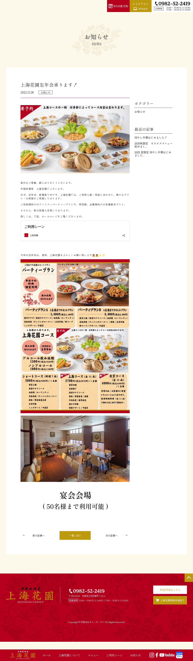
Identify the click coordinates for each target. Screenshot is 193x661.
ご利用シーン (114, 655)
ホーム (47, 655)
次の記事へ (112, 535)
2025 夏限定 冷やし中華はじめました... (152, 153)
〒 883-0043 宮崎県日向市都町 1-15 (86, 596)
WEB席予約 (120, 6)
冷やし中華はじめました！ (150, 137)
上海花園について (69, 655)
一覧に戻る (75, 535)
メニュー (93, 655)
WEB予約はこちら (170, 590)
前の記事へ (39, 535)
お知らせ (135, 655)
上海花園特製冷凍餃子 (172, 600)
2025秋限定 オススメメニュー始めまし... (153, 144)
